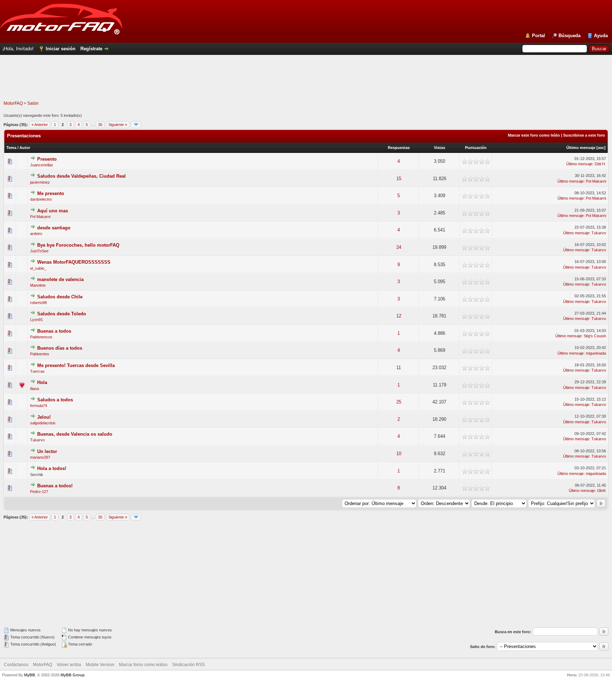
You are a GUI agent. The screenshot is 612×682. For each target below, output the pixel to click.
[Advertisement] (306, 85)
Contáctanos (16, 664)
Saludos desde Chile (60, 296)
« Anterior (40, 124)
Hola (42, 382)
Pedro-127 (39, 491)
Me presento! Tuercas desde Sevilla (76, 365)
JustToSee (39, 251)
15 (398, 178)
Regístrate (91, 48)
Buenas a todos (54, 331)
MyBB (29, 675)
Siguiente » (117, 124)
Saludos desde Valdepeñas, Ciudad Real (81, 176)
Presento (47, 159)
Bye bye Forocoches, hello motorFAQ (78, 245)
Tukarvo (598, 233)
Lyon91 (36, 319)
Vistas (439, 147)
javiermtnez (40, 182)
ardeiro (36, 233)
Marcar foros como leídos (143, 664)
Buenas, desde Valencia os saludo (74, 434)
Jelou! (44, 417)
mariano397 (40, 457)
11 (398, 367)
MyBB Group (73, 675)
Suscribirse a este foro (584, 135)
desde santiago (53, 227)
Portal (538, 35)
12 (398, 316)
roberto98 (38, 302)
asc (601, 147)
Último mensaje (580, 147)
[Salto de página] (136, 124)
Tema (11, 147)
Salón (33, 103)
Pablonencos (41, 337)
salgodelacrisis (43, 423)
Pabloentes (39, 354)
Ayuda (601, 35)
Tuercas (37, 371)
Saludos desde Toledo (61, 313)
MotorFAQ (13, 103)
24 (398, 247)
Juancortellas (41, 165)
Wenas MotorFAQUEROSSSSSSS (73, 262)
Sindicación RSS (188, 664)
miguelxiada (596, 353)
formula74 (38, 405)
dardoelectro (41, 199)
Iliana (34, 388)
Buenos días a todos (59, 348)
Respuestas (399, 147)
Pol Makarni (596, 181)
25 (398, 402)
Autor (24, 147)
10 (398, 453)
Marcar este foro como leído (534, 135)
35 (100, 124)
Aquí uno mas (52, 210)
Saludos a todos (55, 399)
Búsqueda (569, 35)
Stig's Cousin (595, 336)
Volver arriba (69, 664)
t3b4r (601, 490)
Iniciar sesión (60, 48)
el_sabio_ (38, 268)
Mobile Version (100, 664)
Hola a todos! (51, 468)
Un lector (47, 451)
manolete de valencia (60, 279)
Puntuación (476, 147)
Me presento (50, 193)
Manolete (38, 285)
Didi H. (600, 164)
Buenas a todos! (55, 485)
